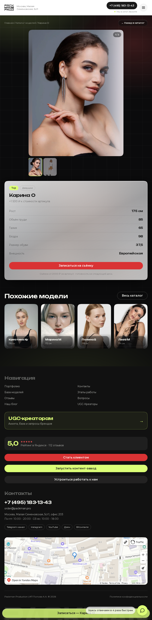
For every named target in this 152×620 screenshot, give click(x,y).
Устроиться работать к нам (76, 479)
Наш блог (10, 404)
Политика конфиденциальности (129, 596)
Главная (9, 22)
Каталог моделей (26, 22)
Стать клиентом (76, 457)
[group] (76, 93)
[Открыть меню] (143, 8)
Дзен (67, 527)
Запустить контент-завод (76, 468)
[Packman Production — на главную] (9, 8)
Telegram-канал (16, 527)
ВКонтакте (82, 527)
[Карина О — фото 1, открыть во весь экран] (76, 93)
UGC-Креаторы (87, 404)
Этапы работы (86, 392)
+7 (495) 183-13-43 (122, 5)
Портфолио (12, 386)
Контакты (83, 386)
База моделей (13, 392)
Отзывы (9, 398)
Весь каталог (132, 295)
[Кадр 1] (35, 167)
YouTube (53, 527)
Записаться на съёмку (76, 265)
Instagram (36, 527)
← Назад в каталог (132, 22)
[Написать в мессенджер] (142, 610)
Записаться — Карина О (76, 613)
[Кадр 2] (50, 167)
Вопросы (83, 398)
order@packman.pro (17, 508)
